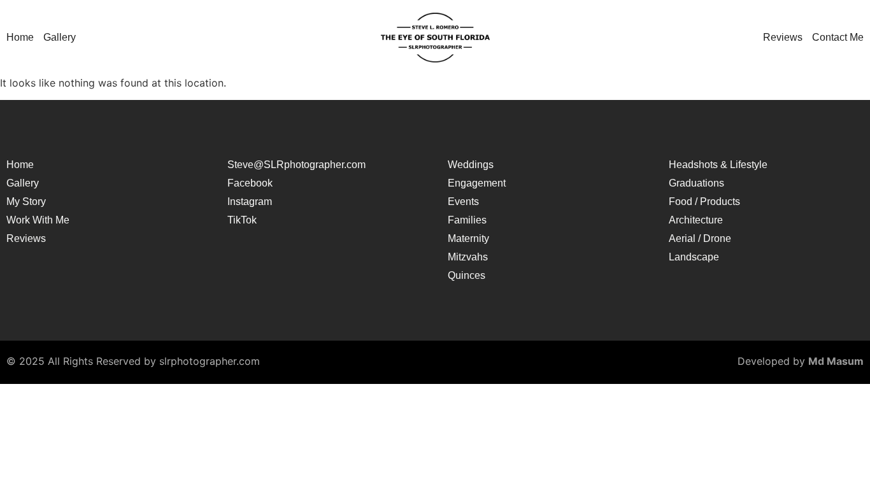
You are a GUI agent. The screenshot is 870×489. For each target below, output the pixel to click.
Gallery (59, 37)
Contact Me (838, 37)
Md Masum (836, 361)
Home (20, 37)
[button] (62, 37)
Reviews (782, 37)
